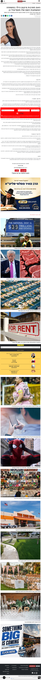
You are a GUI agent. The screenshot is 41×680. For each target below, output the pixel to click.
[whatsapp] (7, 16)
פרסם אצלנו (7, 665)
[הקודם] (1, 677)
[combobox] (20, 347)
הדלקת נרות (38, 3)
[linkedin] (3, 16)
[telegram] (9, 16)
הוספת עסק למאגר (6, 671)
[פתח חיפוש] (4, 1)
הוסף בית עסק (20, 350)
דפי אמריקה (14, 669)
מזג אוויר (33, 3)
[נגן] (4, 677)
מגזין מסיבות (14, 667)
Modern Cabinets (25, 669)
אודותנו (8, 667)
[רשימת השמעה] (9, 677)
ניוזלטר (8, 673)
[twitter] (5, 16)
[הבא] (7, 677)
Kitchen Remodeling (24, 665)
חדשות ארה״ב (13, 665)
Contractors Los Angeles (23, 667)
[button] (2, 110)
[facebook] (11, 16)
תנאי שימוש (7, 669)
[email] (1, 16)
